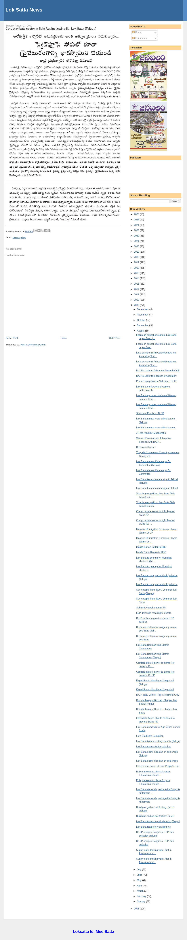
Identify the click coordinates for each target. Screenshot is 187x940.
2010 (137, 299)
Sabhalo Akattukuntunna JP (151, 607)
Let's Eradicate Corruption (149, 736)
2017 (137, 262)
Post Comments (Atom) (32, 344)
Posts (138, 32)
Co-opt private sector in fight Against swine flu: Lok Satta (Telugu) (51, 28)
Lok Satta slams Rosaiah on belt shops (157, 760)
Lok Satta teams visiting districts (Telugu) (158, 741)
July (139, 869)
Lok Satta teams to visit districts (153, 826)
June (140, 874)
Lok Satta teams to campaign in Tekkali (157, 488)
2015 (137, 273)
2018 (137, 257)
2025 (137, 219)
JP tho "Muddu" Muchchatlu (151, 433)
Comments (141, 38)
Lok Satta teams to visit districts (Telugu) (158, 821)
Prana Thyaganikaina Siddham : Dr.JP (156, 381)
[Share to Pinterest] (49, 230)
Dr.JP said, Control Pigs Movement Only (157, 694)
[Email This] (35, 230)
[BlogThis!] (39, 230)
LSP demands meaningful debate (153, 613)
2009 (137, 305)
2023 (137, 230)
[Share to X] (42, 230)
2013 (137, 283)
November (142, 314)
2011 (137, 294)
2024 (137, 225)
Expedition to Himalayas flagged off (155, 689)
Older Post (114, 338)
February (142, 896)
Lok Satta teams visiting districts (153, 746)
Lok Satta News (23, 10)
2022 (137, 235)
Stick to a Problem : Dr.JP (150, 413)
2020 (137, 246)
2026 (137, 214)
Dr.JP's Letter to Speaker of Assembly (156, 376)
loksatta (16, 237)
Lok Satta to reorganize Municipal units (157, 584)
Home (63, 338)
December (142, 309)
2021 (137, 241)
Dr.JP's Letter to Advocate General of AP (157, 370)
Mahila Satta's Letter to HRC (151, 547)
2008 (137, 908)
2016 (137, 267)
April (139, 885)
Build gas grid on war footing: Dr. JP (155, 816)
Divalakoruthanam (145, 447)
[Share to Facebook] (45, 230)
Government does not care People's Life (157, 766)
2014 (137, 278)
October (141, 320)
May (139, 880)
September (143, 325)
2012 (137, 289)
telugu (23, 237)
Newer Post (12, 338)
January (141, 901)
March (140, 891)
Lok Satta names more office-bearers (155, 427)
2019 (137, 251)
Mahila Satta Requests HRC (151, 552)
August (141, 330)
